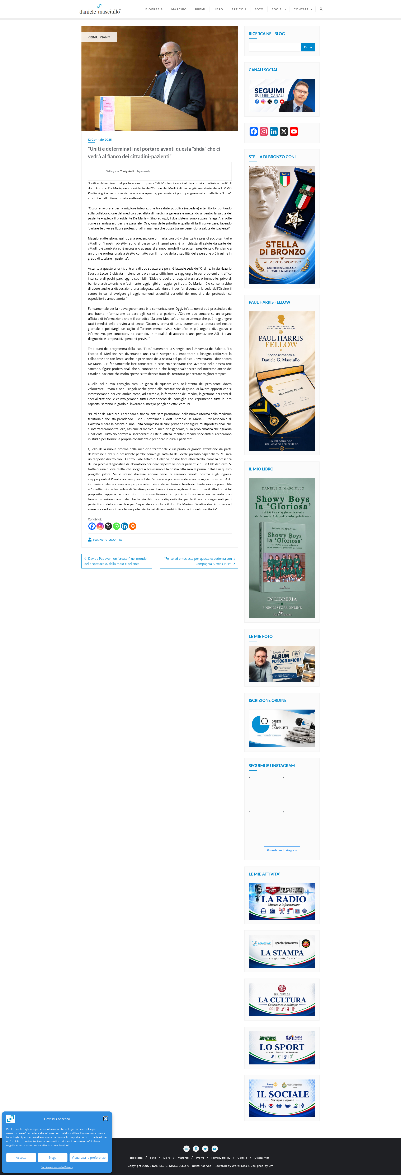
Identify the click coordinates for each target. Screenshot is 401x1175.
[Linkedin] (124, 526)
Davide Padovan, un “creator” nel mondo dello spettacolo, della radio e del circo (115, 561)
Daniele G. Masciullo (107, 540)
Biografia (136, 1157)
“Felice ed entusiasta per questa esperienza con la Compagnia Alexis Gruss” (199, 561)
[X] (108, 526)
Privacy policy (220, 1157)
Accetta (21, 1157)
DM (271, 1165)
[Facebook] (92, 526)
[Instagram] (100, 526)
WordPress (239, 1165)
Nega (52, 1157)
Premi (200, 1157)
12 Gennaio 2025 (100, 139)
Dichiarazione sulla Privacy (57, 1167)
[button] (106, 1119)
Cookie (242, 1157)
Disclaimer (261, 1157)
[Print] (132, 526)
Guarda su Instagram (282, 850)
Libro (166, 1157)
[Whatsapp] (116, 526)
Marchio (183, 1157)
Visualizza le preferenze (88, 1157)
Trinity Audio (127, 171)
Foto (153, 1157)
